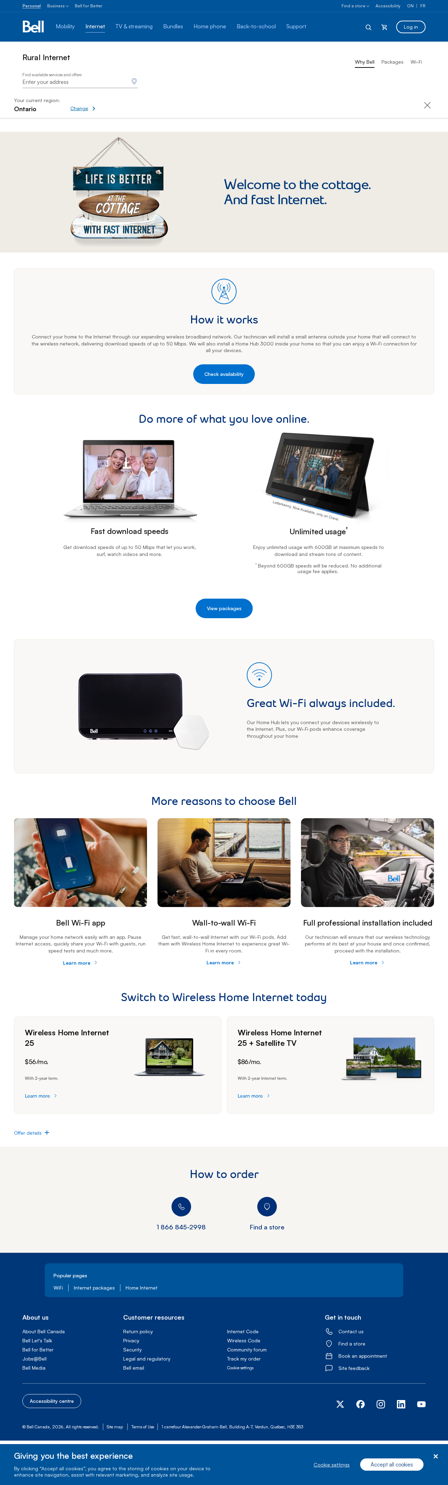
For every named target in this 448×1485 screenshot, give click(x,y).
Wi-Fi (416, 62)
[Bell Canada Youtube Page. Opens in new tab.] (418, 1406)
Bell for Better (89, 5)
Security (132, 1349)
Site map (115, 1426)
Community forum (247, 1349)
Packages (393, 62)
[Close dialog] (436, 1456)
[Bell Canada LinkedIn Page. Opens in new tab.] (401, 1406)
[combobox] (80, 82)
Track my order (244, 1359)
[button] (107, 105)
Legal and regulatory (146, 1359)
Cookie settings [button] (240, 1367)
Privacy (131, 1340)
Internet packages (94, 1288)
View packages (224, 608)
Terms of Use (142, 1426)
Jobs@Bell (34, 1359)
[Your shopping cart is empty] (384, 27)
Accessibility (388, 5)
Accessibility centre (52, 1401)
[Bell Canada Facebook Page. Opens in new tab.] (360, 1406)
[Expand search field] (369, 27)
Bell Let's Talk (37, 1340)
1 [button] (339, 571)
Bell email (133, 1368)
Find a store (353, 5)
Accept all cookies (392, 1464)
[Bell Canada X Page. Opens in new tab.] (343, 1404)
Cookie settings (332, 1465)
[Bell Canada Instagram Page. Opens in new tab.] (381, 1404)
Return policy (138, 1331)
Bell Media (34, 1368)
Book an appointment (362, 1356)
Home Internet (142, 1288)
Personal (31, 5)
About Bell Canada (43, 1331)
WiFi (58, 1288)
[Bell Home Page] (33, 27)
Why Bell (364, 62)
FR (423, 5)
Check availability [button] (224, 374)
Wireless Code (243, 1340)
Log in (411, 27)
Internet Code (243, 1331)
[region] (224, 1464)
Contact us (351, 1331)
